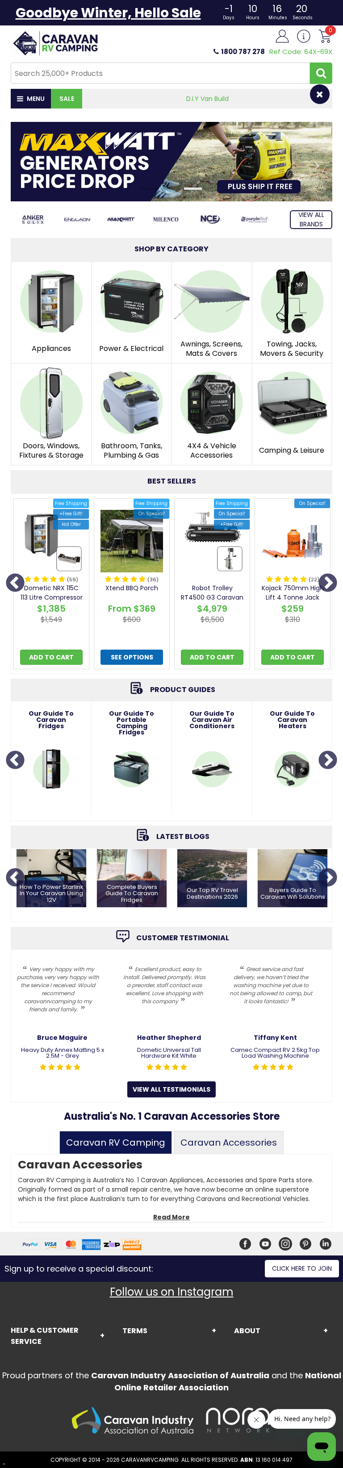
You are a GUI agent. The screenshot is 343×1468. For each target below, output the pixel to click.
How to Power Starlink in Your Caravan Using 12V (52, 893)
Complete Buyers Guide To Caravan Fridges (131, 893)
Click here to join (302, 1268)
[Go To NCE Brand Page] (210, 219)
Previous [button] (15, 583)
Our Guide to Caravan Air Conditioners (211, 719)
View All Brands (311, 219)
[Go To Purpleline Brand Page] (254, 219)
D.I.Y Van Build (207, 98)
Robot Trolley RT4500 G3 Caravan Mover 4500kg (212, 597)
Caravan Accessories (228, 1142)
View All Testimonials (171, 1089)
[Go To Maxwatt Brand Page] (121, 219)
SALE (66, 98)
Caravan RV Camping (115, 1142)
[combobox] (160, 73)
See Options (132, 657)
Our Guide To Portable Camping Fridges (131, 723)
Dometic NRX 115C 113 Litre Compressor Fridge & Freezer (52, 597)
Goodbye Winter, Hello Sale (108, 12)
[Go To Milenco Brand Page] (165, 219)
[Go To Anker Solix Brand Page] (33, 219)
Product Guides (182, 689)
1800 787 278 (243, 51)
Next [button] (328, 583)
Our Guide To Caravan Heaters (292, 719)
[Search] (321, 73)
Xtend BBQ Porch (131, 588)
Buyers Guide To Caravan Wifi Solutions (292, 893)
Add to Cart (51, 657)
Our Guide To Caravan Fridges (51, 719)
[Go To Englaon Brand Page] (77, 219)
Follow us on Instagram (172, 1291)
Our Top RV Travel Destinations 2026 (212, 893)
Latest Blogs (182, 836)
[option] (51, 586)
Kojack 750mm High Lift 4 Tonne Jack (293, 593)
